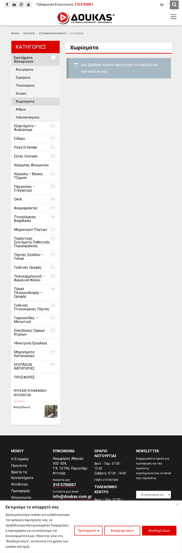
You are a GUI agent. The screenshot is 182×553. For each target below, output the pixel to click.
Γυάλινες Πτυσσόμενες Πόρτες (31, 307)
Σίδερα (19, 138)
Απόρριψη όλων (122, 530)
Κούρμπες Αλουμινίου (31, 165)
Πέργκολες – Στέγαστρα (24, 188)
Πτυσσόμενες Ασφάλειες (25, 219)
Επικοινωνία (21, 497)
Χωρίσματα (25, 101)
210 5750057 (64, 484)
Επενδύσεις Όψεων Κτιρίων (29, 332)
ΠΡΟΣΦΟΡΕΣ (24, 377)
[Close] (177, 504)
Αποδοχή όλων (159, 530)
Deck (18, 199)
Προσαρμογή (87, 530)
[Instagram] (21, 4)
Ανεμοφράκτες (26, 208)
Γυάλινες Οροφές (28, 267)
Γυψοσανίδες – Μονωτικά (26, 320)
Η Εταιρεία (19, 459)
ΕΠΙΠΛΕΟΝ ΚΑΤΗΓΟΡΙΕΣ (24, 367)
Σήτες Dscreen (26, 156)
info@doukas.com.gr (72, 496)
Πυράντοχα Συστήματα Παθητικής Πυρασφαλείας (32, 242)
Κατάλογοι (19, 484)
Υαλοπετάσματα (27, 117)
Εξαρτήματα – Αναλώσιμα (25, 128)
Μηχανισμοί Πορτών (30, 229)
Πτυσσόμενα (25, 85)
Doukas (6, 431)
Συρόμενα (23, 78)
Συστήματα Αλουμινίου (23, 60)
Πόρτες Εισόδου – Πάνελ (29, 257)
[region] (91, 527)
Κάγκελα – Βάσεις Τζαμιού (28, 176)
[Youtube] (28, 4)
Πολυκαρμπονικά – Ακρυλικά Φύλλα (29, 278)
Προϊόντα (19, 466)
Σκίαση (21, 93)
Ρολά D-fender (25, 147)
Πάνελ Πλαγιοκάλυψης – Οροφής (28, 293)
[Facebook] (7, 4)
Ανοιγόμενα (24, 70)
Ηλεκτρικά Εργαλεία (30, 343)
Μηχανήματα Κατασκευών (24, 354)
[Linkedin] (14, 4)
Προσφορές (20, 491)
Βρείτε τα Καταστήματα (22, 475)
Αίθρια (21, 109)
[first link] (174, 4)
